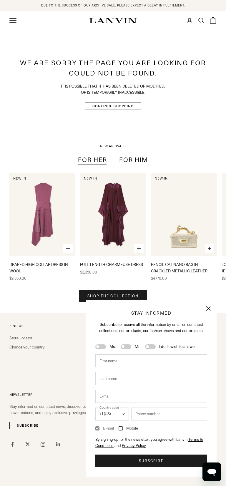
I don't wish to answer (177, 346)
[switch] (100, 346)
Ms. (112, 346)
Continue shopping (113, 106)
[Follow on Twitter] (28, 444)
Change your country (27, 347)
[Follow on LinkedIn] (58, 444)
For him (133, 159)
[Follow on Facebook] (12, 444)
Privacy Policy (134, 445)
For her (92, 159)
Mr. (137, 346)
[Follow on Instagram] (43, 444)
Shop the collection (113, 296)
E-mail (108, 428)
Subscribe (151, 461)
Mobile (132, 428)
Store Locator (20, 338)
